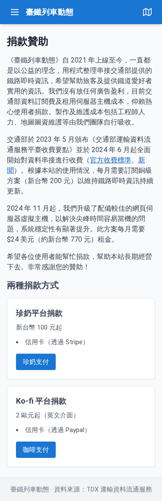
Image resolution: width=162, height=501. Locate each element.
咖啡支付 (36, 450)
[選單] (14, 12)
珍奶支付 (36, 362)
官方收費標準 (110, 160)
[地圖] (147, 12)
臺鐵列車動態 (50, 11)
